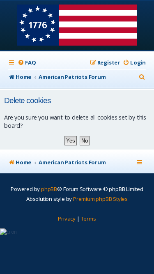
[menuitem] (27, 63)
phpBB (49, 189)
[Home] (77, 25)
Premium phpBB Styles (100, 199)
